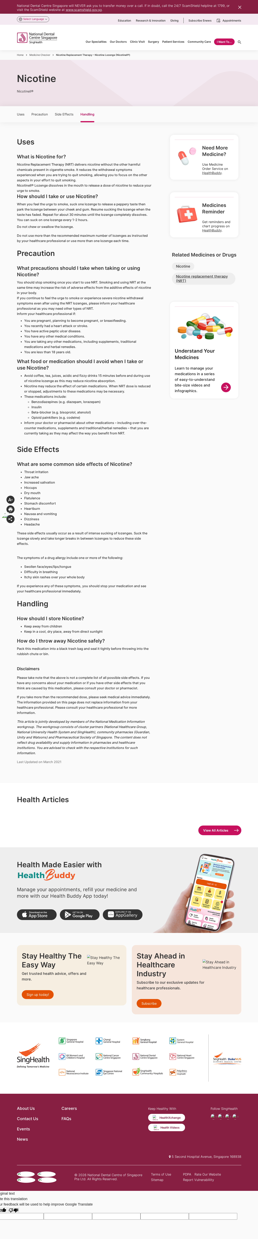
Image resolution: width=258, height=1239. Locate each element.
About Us (26, 1108)
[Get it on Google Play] (80, 914)
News (22, 1139)
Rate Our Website (208, 1174)
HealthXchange (170, 1117)
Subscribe (149, 1003)
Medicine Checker (39, 54)
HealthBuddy (212, 173)
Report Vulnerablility (198, 1180)
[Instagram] (228, 1117)
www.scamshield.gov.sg (84, 10)
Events (23, 1129)
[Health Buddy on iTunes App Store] (37, 914)
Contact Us (27, 1118)
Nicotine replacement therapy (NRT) (202, 278)
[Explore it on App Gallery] (123, 914)
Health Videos (170, 1127)
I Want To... (224, 42)
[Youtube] (221, 1117)
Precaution (39, 114)
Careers (69, 1108)
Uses (20, 114)
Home (20, 54)
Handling (87, 114)
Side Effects (64, 114)
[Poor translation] (13, 1210)
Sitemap (157, 1180)
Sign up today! (38, 995)
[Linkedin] (235, 1117)
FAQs (66, 1118)
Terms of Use (161, 1174)
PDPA (187, 1174)
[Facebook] (213, 1117)
